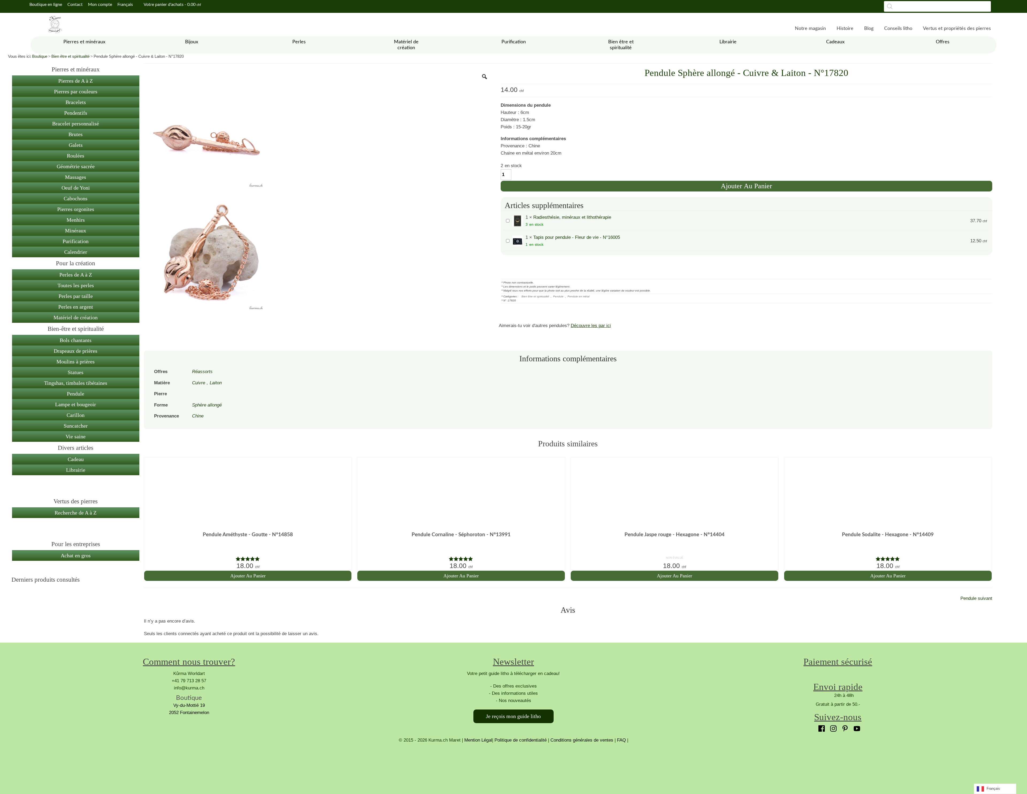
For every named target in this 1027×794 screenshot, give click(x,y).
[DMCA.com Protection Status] (513, 764)
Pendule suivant (976, 598)
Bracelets (76, 102)
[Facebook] (820, 727)
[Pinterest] (844, 727)
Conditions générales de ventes (582, 740)
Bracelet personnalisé (75, 123)
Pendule (75, 394)
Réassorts (202, 371)
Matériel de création (75, 317)
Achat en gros (76, 555)
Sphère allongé (207, 405)
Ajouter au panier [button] (248, 575)
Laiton (216, 382)
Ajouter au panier (746, 186)
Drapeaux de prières (75, 351)
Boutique (39, 56)
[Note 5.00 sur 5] (248, 559)
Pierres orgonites (75, 209)
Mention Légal (478, 740)
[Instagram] (832, 727)
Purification (76, 241)
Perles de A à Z (75, 275)
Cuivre (198, 382)
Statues (75, 372)
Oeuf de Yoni (76, 188)
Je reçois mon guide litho (513, 716)
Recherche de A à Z (76, 513)
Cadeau (76, 459)
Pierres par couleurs (75, 91)
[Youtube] (855, 727)
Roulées (75, 156)
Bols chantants (75, 340)
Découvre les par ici (591, 325)
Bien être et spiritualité (70, 56)
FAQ (621, 740)
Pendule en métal (578, 296)
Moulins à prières (75, 362)
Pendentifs (75, 113)
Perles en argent (75, 307)
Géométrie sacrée (76, 166)
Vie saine (76, 436)
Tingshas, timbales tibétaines (75, 383)
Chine (198, 416)
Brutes (75, 134)
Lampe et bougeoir (75, 404)
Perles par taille (76, 296)
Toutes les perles (76, 285)
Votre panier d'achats (172, 4)
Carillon (76, 415)
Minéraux (75, 230)
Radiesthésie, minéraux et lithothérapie (572, 217)
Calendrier (75, 252)
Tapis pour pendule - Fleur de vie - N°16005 (576, 237)
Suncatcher (76, 426)
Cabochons (75, 198)
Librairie (75, 470)
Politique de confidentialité (520, 740)
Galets (76, 145)
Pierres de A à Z (75, 81)
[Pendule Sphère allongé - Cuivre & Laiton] (205, 129)
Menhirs (76, 220)
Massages (75, 177)
